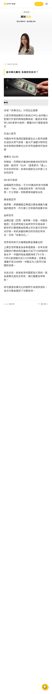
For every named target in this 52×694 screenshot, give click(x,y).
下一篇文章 (42, 304)
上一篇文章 (9, 304)
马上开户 (39, 4)
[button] (7, 87)
